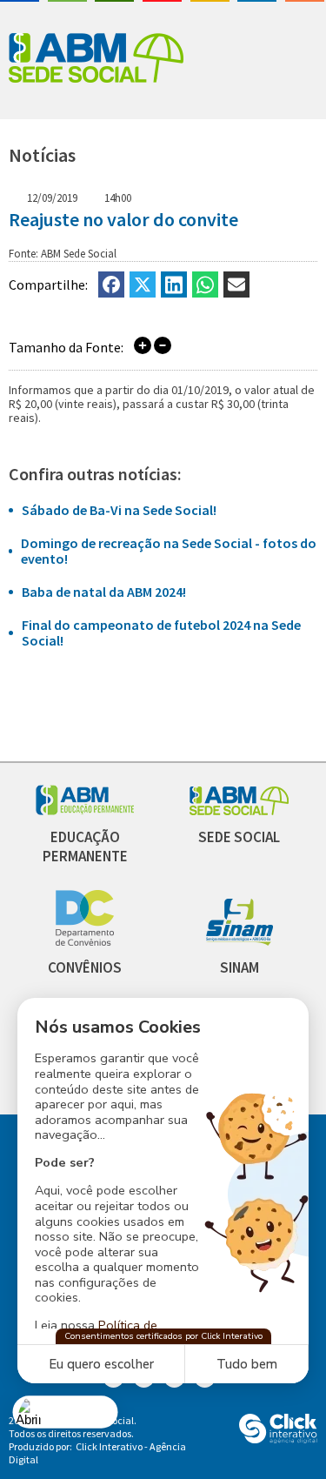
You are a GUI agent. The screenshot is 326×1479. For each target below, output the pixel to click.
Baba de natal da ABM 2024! (104, 591)
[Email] (236, 284)
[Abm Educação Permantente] (85, 810)
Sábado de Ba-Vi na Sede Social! (119, 510)
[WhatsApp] (205, 284)
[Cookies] (65, 1411)
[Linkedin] (174, 284)
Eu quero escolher (101, 1364)
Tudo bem (246, 1364)
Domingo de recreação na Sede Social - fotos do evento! (168, 550)
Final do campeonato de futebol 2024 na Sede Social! (161, 632)
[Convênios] (85, 941)
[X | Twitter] (143, 284)
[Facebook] (111, 284)
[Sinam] (239, 941)
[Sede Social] (239, 810)
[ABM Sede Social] (96, 59)
